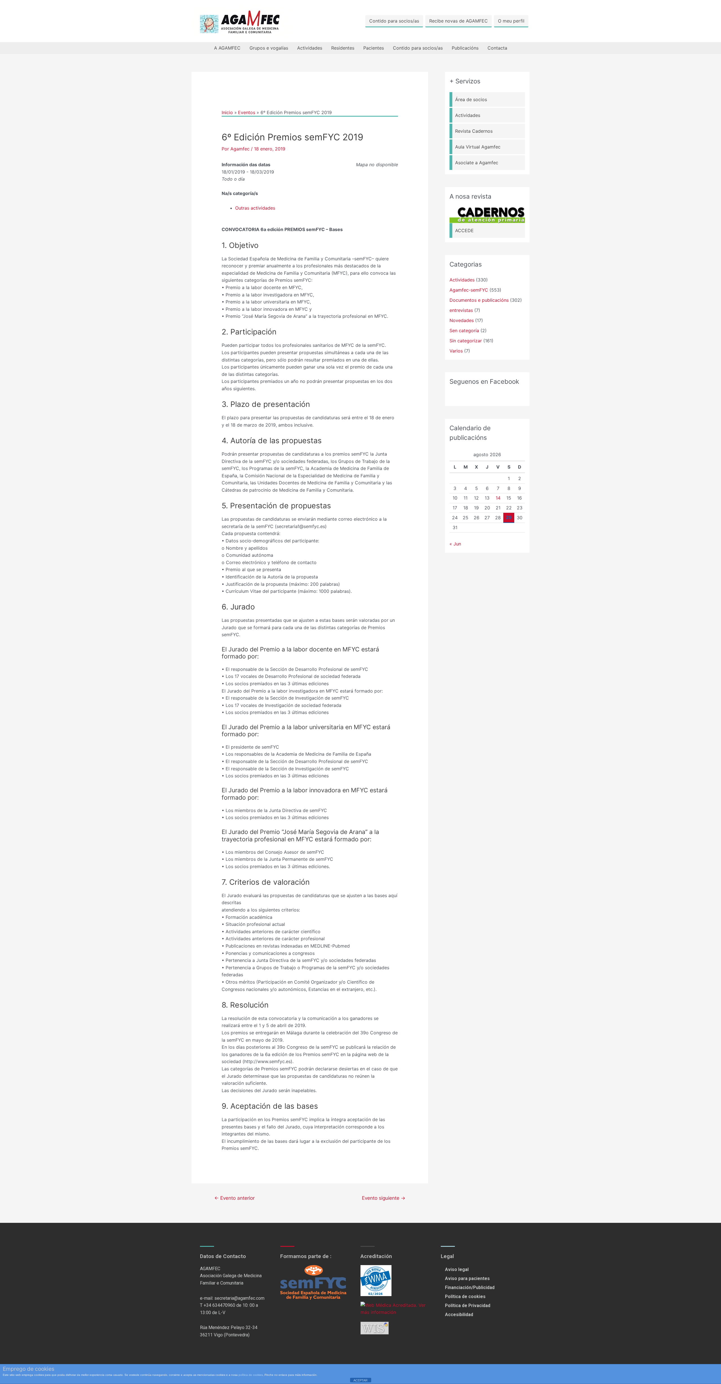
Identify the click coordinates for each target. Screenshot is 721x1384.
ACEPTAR (360, 1380)
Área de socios (471, 99)
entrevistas (461, 310)
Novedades (461, 320)
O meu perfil (511, 21)
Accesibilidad (459, 1314)
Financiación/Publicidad (470, 1287)
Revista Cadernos (474, 131)
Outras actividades (255, 208)
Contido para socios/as (394, 21)
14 (498, 498)
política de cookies (251, 1374)
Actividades (309, 48)
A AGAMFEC (227, 48)
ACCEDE (464, 230)
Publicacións (465, 48)
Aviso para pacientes (467, 1278)
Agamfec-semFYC (468, 290)
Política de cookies (465, 1296)
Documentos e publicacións (479, 300)
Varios (456, 351)
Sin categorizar (465, 340)
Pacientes (373, 48)
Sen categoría (464, 330)
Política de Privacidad (467, 1305)
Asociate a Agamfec (476, 162)
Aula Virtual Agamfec (477, 147)
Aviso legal (457, 1269)
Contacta (497, 48)
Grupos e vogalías (269, 48)
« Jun (455, 544)
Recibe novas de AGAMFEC (458, 21)
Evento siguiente (383, 1198)
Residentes (342, 48)
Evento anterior (234, 1198)
